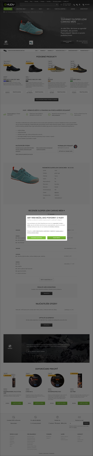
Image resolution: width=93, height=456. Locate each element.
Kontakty (49, 1)
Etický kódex (12, 438)
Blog (31, 1)
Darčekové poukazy (64, 439)
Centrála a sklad (80, 439)
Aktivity (26, 1)
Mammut (57, 192)
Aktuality (36, 1)
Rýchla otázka (80, 441)
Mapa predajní (14, 423)
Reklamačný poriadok (31, 441)
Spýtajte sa (48, 438)
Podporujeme (12, 442)
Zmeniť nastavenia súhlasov (32, 449)
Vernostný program (57, 1)
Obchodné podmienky (31, 438)
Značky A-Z (65, 1)
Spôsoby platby (30, 444)
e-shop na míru (45, 453)
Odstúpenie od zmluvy (31, 439)
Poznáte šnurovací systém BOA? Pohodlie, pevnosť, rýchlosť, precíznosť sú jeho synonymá (25, 149)
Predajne (42, 1)
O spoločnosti (12, 436)
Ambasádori (12, 441)
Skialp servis (63, 438)
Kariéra (11, 444)
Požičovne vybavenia (64, 436)
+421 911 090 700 (36, 420)
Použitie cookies (59, 231)
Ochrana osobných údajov (33, 232)
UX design (40, 453)
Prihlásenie (79, 4)
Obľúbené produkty (76, 4)
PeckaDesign (52, 453)
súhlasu (75, 427)
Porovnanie (73, 4)
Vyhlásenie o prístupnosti (31, 447)
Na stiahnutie (48, 436)
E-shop (79, 438)
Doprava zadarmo (11, 113)
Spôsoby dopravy (30, 442)
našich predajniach (56, 115)
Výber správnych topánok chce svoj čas (24, 154)
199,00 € (28, 91)
